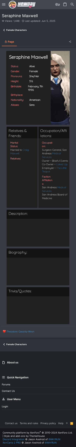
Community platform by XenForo (38, 432)
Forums (6, 384)
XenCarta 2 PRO (12, 442)
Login (5, 406)
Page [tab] (10, 41)
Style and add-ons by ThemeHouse (24, 435)
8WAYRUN (54, 439)
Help (60, 423)
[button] (3, 4)
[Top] (67, 423)
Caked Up (62, 164)
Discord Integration (14, 439)
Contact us (8, 390)
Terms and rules (29, 423)
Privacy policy (48, 423)
